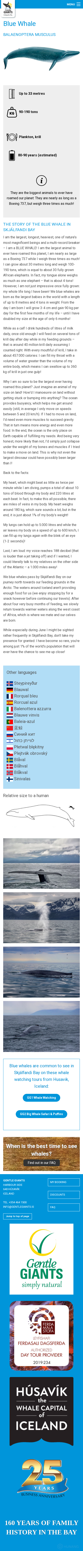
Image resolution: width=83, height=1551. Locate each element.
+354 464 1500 (18, 1202)
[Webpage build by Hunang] (68, 1547)
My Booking (58, 1182)
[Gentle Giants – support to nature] (41, 1258)
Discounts (57, 1194)
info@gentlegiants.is (18, 1206)
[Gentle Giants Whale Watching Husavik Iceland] (8, 9)
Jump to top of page (17, 1216)
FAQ (52, 1207)
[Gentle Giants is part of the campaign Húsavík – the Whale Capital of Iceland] (41, 1411)
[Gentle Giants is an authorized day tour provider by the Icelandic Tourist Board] (41, 1335)
